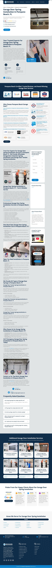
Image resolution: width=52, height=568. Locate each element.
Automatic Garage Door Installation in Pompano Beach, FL (25, 476)
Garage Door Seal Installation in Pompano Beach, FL (41, 476)
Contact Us (6, 141)
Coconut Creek (6, 524)
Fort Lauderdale (18, 524)
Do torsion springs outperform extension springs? (15, 412)
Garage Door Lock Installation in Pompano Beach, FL (10, 476)
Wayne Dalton (37, 546)
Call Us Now (6, 29)
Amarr (36, 552)
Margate (28, 524)
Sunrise (40, 525)
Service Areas (21, 555)
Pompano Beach (10, 7)
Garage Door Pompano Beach (25, 566)
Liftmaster (36, 549)
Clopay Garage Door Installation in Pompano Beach (41, 455)
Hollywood (17, 527)
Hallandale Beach (18, 525)
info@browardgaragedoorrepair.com (18, 392)
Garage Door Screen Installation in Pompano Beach (10, 471)
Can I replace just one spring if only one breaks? (14, 421)
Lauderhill (28, 522)
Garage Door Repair (22, 546)
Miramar (28, 525)
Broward (5, 522)
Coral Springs (6, 525)
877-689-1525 (8, 78)
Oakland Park (29, 527)
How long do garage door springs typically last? (15, 400)
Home (4, 7)
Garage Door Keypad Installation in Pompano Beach (26, 455)
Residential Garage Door (23, 549)
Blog (20, 558)
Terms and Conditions (22, 552)
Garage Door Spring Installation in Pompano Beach (41, 471)
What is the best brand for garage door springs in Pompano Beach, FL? (15, 417)
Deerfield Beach (18, 522)
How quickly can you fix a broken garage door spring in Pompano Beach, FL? (16, 426)
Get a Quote (37, 261)
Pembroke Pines (41, 522)
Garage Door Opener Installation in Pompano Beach (26, 471)
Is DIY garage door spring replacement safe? (14, 408)
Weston (40, 527)
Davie (5, 527)
